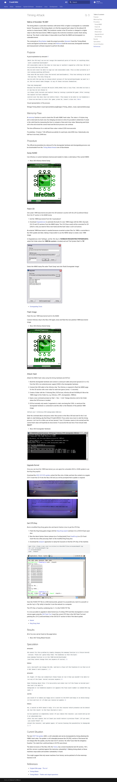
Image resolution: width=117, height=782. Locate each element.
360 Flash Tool (47, 614)
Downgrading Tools (36, 306)
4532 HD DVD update (43, 475)
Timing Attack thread (49, 147)
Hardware (18, 6)
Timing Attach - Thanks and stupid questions (44, 774)
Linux (45, 6)
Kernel (32, 620)
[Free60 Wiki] (5, 2)
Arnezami (68, 41)
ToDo (61, 6)
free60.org (74, 536)
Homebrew (39, 6)
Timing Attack (34, 771)
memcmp (31, 117)
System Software (28, 6)
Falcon (55, 747)
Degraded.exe (41, 222)
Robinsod (59, 43)
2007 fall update (38, 736)
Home (6, 6)
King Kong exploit (62, 531)
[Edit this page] (89, 15)
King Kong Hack (35, 623)
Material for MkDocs (15, 780)
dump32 (41, 542)
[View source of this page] (86, 15)
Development (53, 6)
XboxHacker (42, 41)
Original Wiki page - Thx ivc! (39, 768)
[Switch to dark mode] (66, 2)
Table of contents (99, 14)
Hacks (11, 6)
